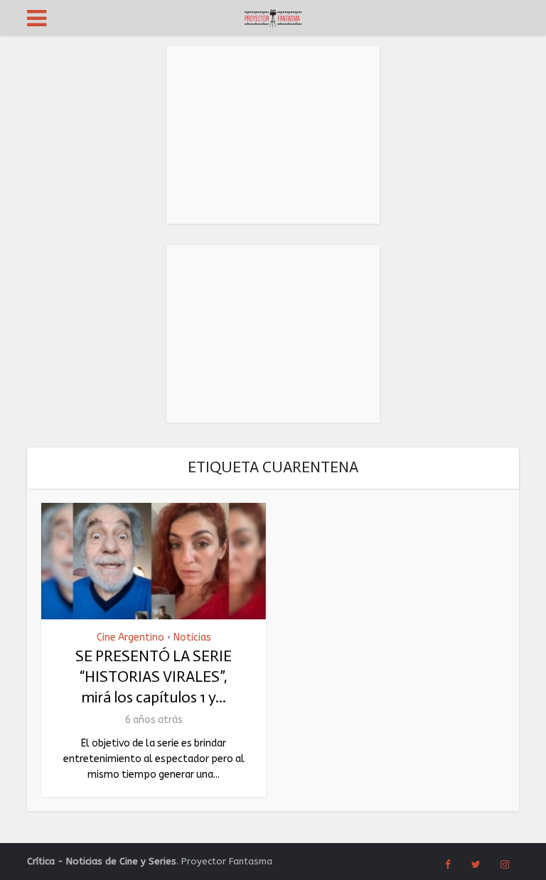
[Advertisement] (273, 135)
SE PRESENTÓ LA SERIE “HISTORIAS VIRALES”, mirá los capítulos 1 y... (153, 676)
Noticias (192, 638)
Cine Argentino (130, 638)
